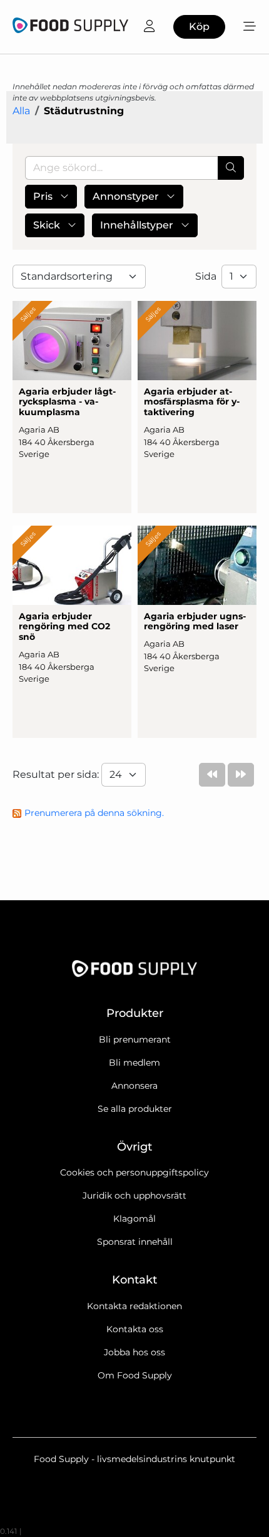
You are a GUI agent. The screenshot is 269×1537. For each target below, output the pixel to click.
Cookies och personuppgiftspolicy (134, 1172)
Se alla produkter (135, 1108)
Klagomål (134, 1218)
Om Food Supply (135, 1375)
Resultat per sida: (57, 774)
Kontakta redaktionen (134, 1306)
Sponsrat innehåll (135, 1241)
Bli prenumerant (135, 1039)
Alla (21, 111)
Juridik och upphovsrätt (134, 1195)
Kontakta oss (134, 1329)
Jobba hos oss (134, 1352)
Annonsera (134, 1085)
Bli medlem (134, 1062)
